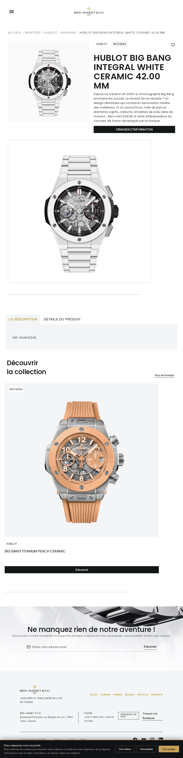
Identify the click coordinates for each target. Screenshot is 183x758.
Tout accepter (168, 749)
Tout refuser (125, 749)
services (143, 694)
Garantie (157, 694)
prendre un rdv (129, 716)
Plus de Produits (164, 375)
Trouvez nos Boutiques (150, 715)
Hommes (105, 694)
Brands (130, 694)
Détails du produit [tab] (62, 319)
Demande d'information (134, 129)
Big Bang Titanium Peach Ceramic (35, 551)
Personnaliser (146, 749)
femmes (118, 694)
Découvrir (81, 569)
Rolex (94, 694)
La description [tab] (23, 319)
